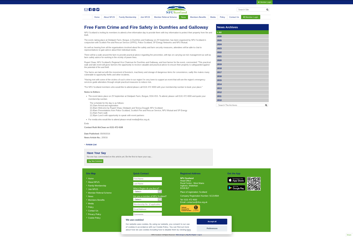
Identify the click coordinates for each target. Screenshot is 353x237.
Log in (200, 234)
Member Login (251, 17)
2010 (219, 100)
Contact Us (234, 17)
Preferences (212, 228)
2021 (219, 56)
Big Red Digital (191, 234)
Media (213, 17)
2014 (219, 84)
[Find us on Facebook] (90, 9)
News (183, 17)
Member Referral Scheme (165, 17)
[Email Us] (86, 9)
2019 (219, 64)
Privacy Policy (94, 214)
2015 (219, 80)
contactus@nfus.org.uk (196, 202)
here (189, 230)
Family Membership (127, 17)
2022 (219, 52)
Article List (91, 144)
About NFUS (109, 17)
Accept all (212, 221)
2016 (219, 76)
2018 (219, 68)
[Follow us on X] (94, 9)
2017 (219, 72)
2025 (219, 40)
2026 (219, 36)
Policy (222, 17)
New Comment (96, 161)
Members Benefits (198, 17)
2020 (219, 60)
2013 (219, 88)
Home (97, 17)
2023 (219, 48)
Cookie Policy (94, 218)
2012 (219, 92)
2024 (219, 44)
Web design (180, 234)
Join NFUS (145, 17)
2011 (219, 96)
